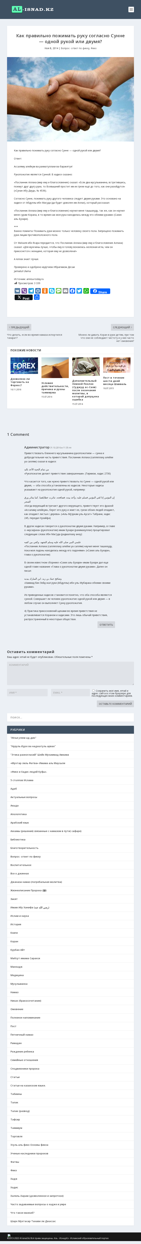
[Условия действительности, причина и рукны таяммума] (55, 367)
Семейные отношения (24, 1060)
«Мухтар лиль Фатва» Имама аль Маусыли (37, 763)
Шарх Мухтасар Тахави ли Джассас (33, 1221)
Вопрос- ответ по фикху (75, 48)
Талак (14, 1102)
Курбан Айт (17, 949)
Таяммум (16, 1128)
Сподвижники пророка (24, 1068)
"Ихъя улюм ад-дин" (23, 737)
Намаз (14, 992)
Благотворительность (24, 848)
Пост (13, 1026)
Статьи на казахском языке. (28, 1085)
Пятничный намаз (21, 1034)
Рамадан (16, 1043)
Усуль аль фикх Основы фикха (29, 1144)
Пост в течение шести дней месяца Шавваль (115, 380)
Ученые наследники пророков (29, 1153)
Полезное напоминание (25, 1017)
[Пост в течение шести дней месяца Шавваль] (117, 365)
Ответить (106, 624)
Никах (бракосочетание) (25, 1000)
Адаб (13, 788)
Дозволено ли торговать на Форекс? (20, 382)
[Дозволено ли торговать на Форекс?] (24, 365)
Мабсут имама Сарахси (25, 958)
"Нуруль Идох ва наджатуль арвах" (33, 746)
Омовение (16, 1009)
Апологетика (18, 814)
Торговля (16, 1136)
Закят (14, 899)
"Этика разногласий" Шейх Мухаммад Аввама (39, 754)
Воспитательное (20, 865)
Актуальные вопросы (23, 797)
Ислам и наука (19, 915)
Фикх (93, 48)
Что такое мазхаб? (22, 1212)
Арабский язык (19, 822)
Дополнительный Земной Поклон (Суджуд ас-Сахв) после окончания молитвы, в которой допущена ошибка (85, 390)
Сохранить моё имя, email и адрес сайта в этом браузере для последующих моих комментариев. (112, 693)
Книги (14, 932)
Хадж (13, 1178)
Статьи (15, 1077)
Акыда (14, 805)
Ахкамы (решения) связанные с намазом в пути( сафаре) (45, 831)
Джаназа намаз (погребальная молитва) (36, 882)
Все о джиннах (19, 873)
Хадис (14, 1187)
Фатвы (14, 1161)
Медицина (17, 975)
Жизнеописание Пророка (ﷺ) (28, 890)
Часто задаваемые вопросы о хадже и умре (38, 1204)
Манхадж (16, 966)
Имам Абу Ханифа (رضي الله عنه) (29, 907)
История (15, 924)
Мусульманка (19, 983)
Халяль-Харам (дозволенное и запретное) (36, 1195)
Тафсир (15, 1119)
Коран (14, 941)
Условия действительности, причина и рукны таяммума (55, 387)
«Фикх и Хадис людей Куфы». (28, 771)
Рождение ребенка (22, 1051)
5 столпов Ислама (21, 780)
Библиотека (17, 839)
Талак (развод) (20, 1111)
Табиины (16, 1094)
